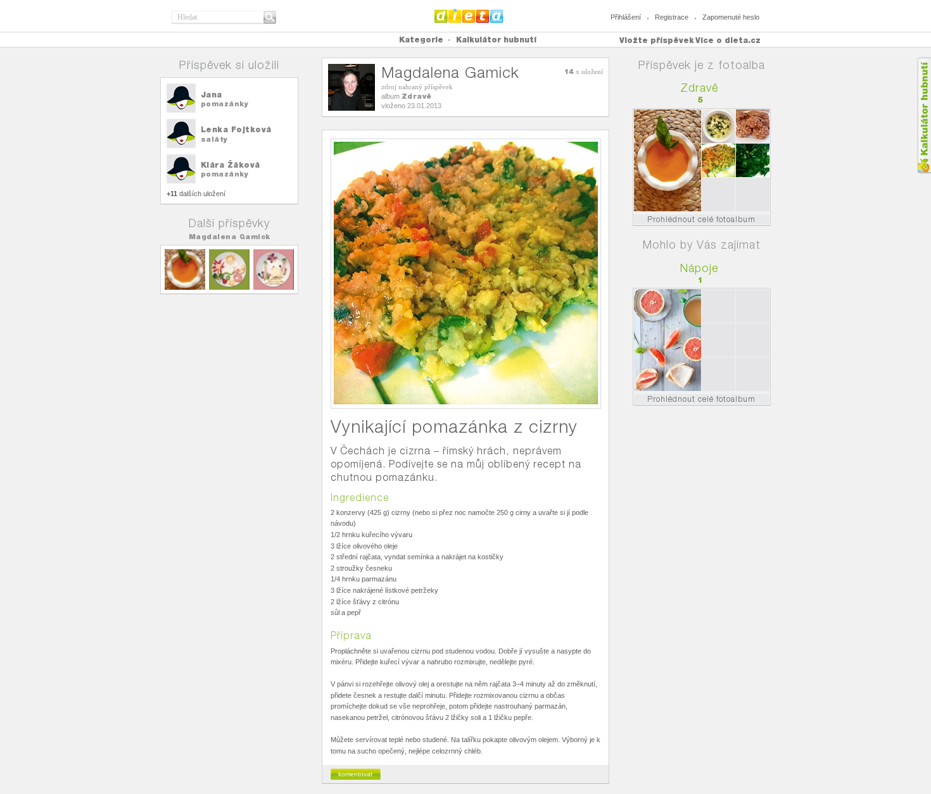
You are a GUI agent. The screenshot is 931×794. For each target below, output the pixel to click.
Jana (211, 94)
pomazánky (225, 103)
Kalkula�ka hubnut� (923, 115)
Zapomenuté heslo (730, 17)
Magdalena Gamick (229, 236)
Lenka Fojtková (236, 129)
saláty (214, 139)
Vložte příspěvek (656, 40)
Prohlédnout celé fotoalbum (701, 219)
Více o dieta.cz (728, 40)
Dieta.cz (469, 16)
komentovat (355, 774)
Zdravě (417, 96)
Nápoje (699, 268)
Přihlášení (626, 17)
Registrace (671, 17)
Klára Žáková (230, 165)
